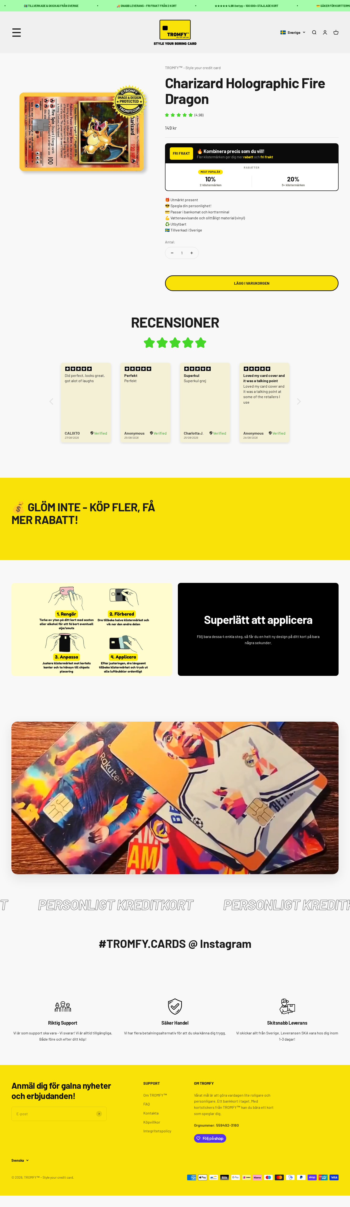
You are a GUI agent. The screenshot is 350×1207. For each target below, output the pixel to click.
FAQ (146, 1104)
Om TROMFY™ (155, 1095)
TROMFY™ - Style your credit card (193, 67)
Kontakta (151, 1113)
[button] (52, 401)
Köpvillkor (151, 1122)
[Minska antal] (172, 253)
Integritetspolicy (157, 1131)
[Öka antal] (192, 253)
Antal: (170, 242)
